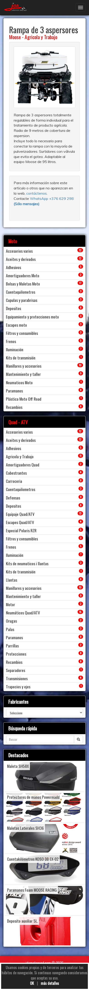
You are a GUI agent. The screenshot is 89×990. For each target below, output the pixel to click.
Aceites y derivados (21, 259)
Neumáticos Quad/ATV (23, 613)
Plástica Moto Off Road (23, 399)
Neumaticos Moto (19, 382)
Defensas (13, 498)
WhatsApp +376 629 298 (52, 198)
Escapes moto (16, 325)
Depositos (13, 308)
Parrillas (12, 646)
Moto (12, 240)
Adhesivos (13, 267)
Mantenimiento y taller (23, 374)
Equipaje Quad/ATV (20, 514)
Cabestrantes (16, 473)
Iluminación (14, 349)
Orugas (11, 621)
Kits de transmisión (20, 358)
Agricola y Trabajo (41, 37)
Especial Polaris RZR (21, 530)
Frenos (11, 341)
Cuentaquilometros (20, 292)
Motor (10, 604)
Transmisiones (17, 678)
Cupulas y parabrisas (21, 300)
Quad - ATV (18, 421)
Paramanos (14, 391)
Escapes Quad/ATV (20, 522)
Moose (15, 37)
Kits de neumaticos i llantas (27, 563)
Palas (10, 629)
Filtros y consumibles (22, 333)
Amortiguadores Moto (22, 275)
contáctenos (36, 193)
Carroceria (14, 481)
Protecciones (16, 654)
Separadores (15, 670)
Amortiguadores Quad (22, 465)
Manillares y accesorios (23, 366)
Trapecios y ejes (18, 687)
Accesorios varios (19, 251)
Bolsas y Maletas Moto (23, 284)
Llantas (11, 580)
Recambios (14, 407)
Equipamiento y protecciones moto (32, 317)
